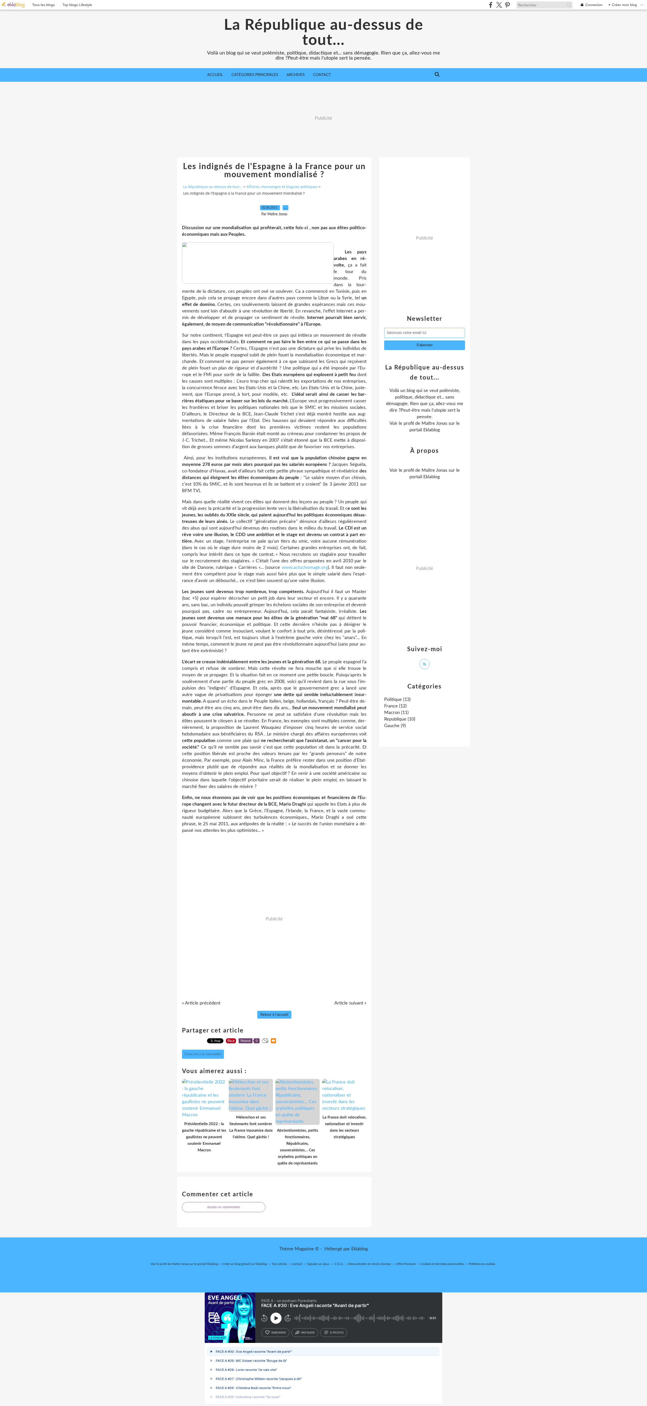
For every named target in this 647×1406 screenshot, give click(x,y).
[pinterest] (507, 5)
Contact (322, 75)
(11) (396, 712)
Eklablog (359, 1249)
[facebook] (491, 5)
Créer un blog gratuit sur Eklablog (245, 1263)
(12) (395, 706)
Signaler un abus (318, 1263)
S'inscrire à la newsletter (202, 1054)
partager (308, 1332)
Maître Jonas (434, 423)
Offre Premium (406, 1263)
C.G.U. (339, 1263)
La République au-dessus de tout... (323, 33)
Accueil (215, 75)
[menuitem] (215, 75)
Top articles (279, 1263)
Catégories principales (255, 75)
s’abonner (278, 1332)
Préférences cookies (482, 1263)
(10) (399, 719)
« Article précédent (201, 1003)
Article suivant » (350, 1003)
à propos (336, 1332)
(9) (395, 726)
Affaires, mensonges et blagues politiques (281, 186)
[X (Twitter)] (499, 5)
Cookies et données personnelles (442, 1263)
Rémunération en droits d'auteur (369, 1263)
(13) (397, 699)
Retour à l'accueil (274, 1015)
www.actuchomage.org (305, 567)
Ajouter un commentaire (223, 1207)
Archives (296, 75)
